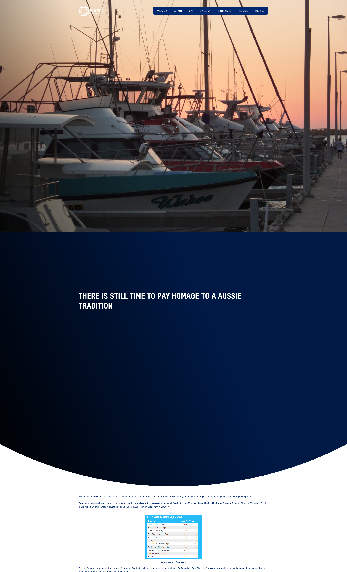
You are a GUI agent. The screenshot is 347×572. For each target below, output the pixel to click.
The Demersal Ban (225, 11)
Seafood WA (205, 11)
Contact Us (259, 11)
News (191, 11)
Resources (243, 11)
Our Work (178, 11)
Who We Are (162, 11)
